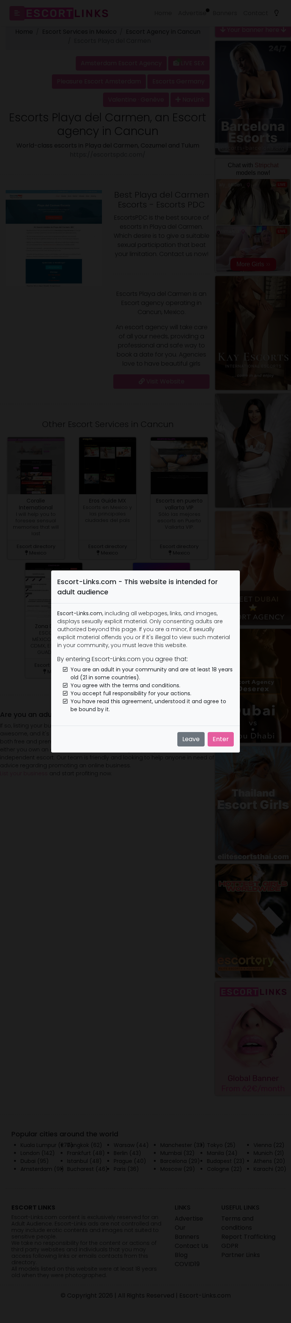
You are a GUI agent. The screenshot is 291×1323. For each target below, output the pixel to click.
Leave (191, 739)
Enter (221, 739)
